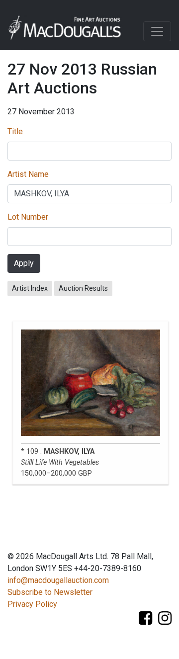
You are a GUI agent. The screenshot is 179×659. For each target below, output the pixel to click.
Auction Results (83, 288)
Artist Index (30, 288)
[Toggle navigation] (157, 31)
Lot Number (27, 217)
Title (15, 131)
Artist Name (28, 174)
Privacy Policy (32, 604)
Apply (24, 263)
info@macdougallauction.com (58, 580)
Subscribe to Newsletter (49, 592)
